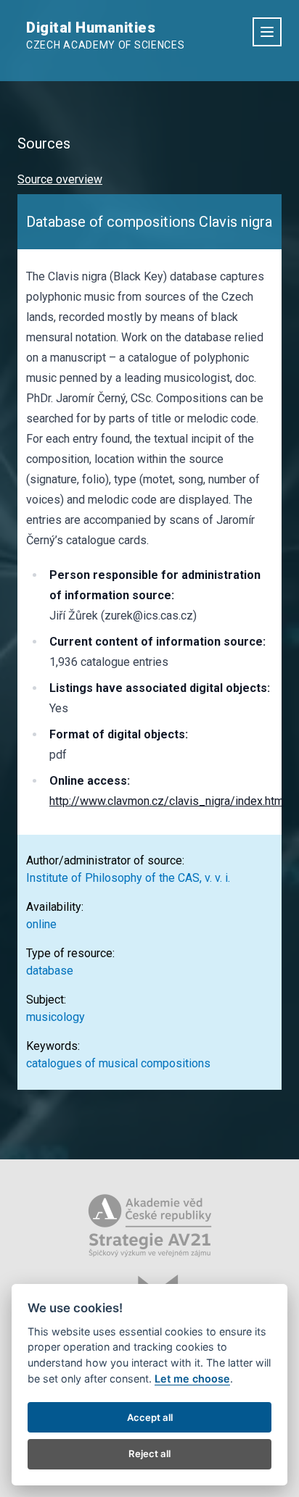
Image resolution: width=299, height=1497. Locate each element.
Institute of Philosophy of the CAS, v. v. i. (128, 878)
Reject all (149, 1453)
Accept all (150, 1417)
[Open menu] (267, 31)
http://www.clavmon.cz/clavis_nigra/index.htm (166, 801)
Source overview (59, 179)
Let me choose (192, 1378)
